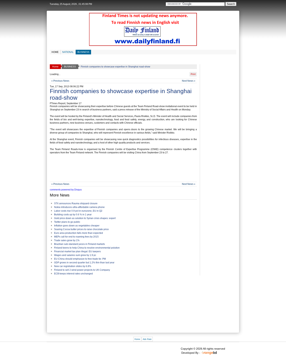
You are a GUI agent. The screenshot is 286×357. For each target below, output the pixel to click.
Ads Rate (147, 339)
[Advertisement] (120, 168)
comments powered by (66, 189)
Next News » (188, 80)
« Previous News (60, 80)
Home (137, 339)
